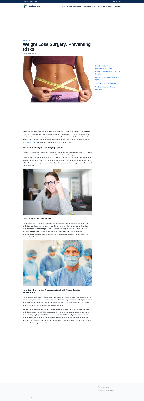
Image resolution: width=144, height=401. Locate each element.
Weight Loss (117, 6)
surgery (84, 320)
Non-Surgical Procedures (105, 6)
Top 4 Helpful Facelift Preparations (105, 83)
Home (63, 6)
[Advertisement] (72, 23)
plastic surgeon (32, 142)
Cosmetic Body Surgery (89, 6)
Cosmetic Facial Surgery (74, 6)
